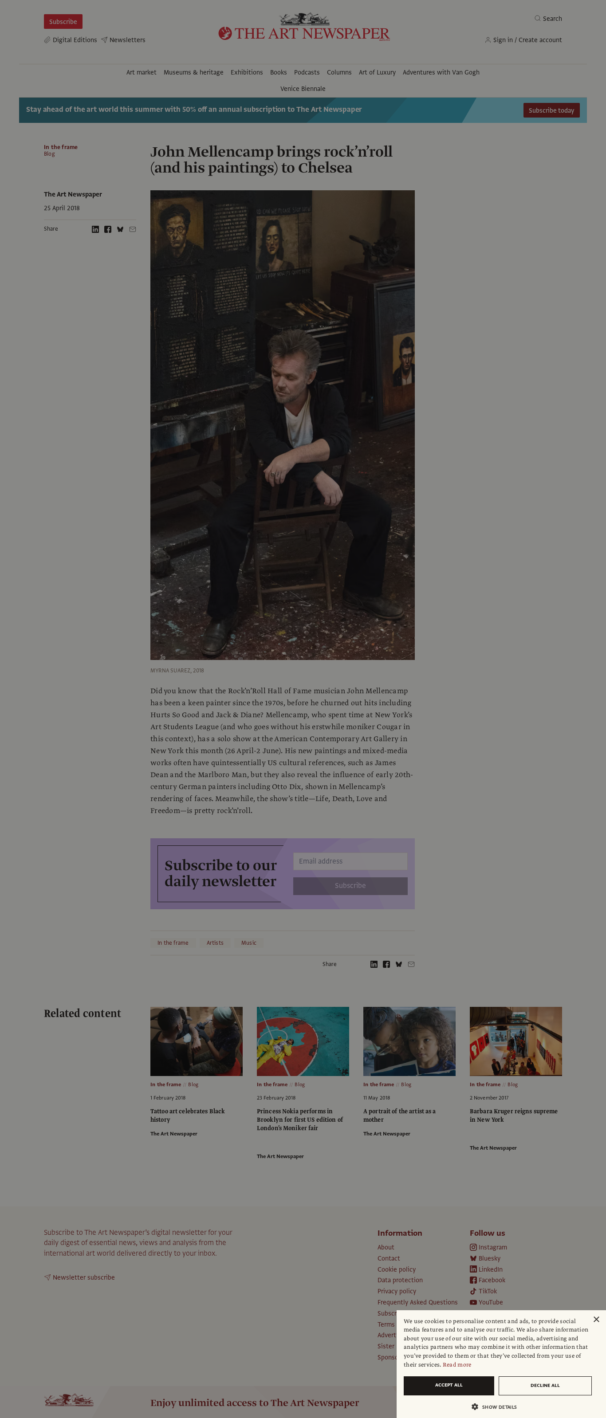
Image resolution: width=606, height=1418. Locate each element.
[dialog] (501, 1364)
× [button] (596, 1319)
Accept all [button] (449, 1385)
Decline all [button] (545, 1385)
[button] (498, 1406)
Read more (457, 1365)
